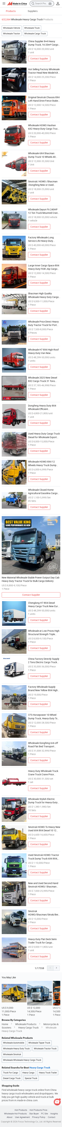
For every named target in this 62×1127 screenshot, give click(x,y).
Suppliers (33, 11)
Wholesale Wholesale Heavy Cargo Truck (22, 1060)
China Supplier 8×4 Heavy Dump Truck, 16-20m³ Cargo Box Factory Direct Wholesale (43, 43)
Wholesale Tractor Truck (45, 1048)
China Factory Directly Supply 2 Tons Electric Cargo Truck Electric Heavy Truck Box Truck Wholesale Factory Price (44, 660)
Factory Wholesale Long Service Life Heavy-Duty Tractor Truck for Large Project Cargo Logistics (41, 239)
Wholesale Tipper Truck (39, 1042)
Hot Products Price (38, 1110)
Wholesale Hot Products (15, 1113)
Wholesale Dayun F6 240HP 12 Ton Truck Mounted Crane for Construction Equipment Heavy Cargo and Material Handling (43, 211)
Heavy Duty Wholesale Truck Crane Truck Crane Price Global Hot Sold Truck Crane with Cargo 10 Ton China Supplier (43, 772)
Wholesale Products (25, 1024)
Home (5, 1024)
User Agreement (22, 1117)
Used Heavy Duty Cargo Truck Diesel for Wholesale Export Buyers (44, 435)
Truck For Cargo (10, 1072)
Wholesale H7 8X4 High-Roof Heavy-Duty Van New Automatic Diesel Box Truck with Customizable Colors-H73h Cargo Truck (43, 351)
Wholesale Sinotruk (12, 1054)
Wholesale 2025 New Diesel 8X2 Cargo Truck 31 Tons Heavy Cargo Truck (42, 379)
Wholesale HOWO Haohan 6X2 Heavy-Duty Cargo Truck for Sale (43, 127)
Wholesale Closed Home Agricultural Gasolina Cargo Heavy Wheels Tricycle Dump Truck (43, 491)
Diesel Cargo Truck (11, 1078)
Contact (51, 1117)
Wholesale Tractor (11, 33)
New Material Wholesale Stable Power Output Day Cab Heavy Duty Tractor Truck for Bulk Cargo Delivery (30, 579)
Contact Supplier (39, 58)
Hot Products (21, 1110)
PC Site (44, 1113)
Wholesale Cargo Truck (35, 33)
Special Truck (31, 1078)
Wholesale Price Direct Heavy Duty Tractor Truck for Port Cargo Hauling (43, 323)
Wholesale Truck (32, 28)
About (9, 1117)
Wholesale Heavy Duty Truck (16, 1048)
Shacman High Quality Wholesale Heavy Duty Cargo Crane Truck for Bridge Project (44, 295)
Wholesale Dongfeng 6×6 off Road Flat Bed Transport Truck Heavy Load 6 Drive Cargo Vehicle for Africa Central (43, 744)
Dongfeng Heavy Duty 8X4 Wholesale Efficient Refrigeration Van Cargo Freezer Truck (42, 407)
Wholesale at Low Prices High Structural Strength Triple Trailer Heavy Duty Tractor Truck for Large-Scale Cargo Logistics (43, 632)
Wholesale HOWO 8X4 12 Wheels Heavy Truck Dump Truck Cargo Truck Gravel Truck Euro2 (42, 463)
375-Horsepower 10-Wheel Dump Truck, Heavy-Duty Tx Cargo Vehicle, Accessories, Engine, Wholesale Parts (42, 716)
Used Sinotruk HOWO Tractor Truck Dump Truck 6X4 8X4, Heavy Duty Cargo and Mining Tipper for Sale (44, 856)
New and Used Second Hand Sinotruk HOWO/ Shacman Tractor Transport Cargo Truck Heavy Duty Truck (43, 885)
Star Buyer (34, 1113)
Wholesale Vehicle (11, 28)
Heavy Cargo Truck (28, 1027)
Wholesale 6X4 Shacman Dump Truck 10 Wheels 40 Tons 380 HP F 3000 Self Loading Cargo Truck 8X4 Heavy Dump (42, 155)
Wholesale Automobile (13, 1042)
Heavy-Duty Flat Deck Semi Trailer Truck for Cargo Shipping (42, 941)
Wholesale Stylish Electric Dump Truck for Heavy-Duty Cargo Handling (43, 800)
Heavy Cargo (28, 1072)
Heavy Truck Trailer (48, 1072)
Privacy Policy (38, 1117)
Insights (54, 1113)
